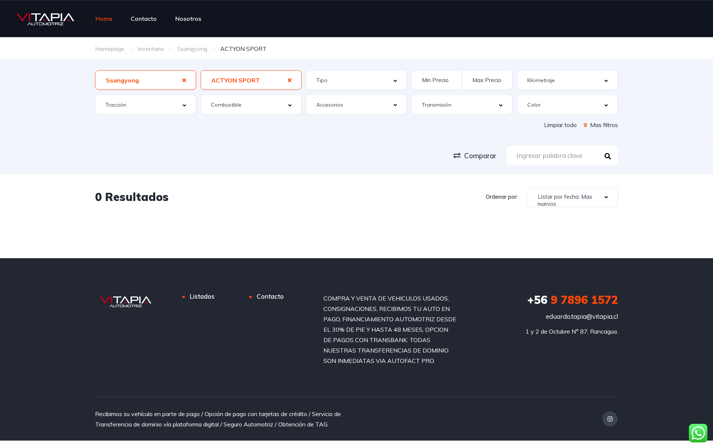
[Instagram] (610, 418)
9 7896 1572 (572, 300)
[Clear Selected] (184, 80)
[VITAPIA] (45, 18)
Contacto (144, 18)
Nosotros (188, 18)
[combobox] (145, 80)
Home (103, 18)
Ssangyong (192, 48)
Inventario (150, 48)
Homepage (109, 48)
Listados (202, 296)
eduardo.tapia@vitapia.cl (582, 316)
